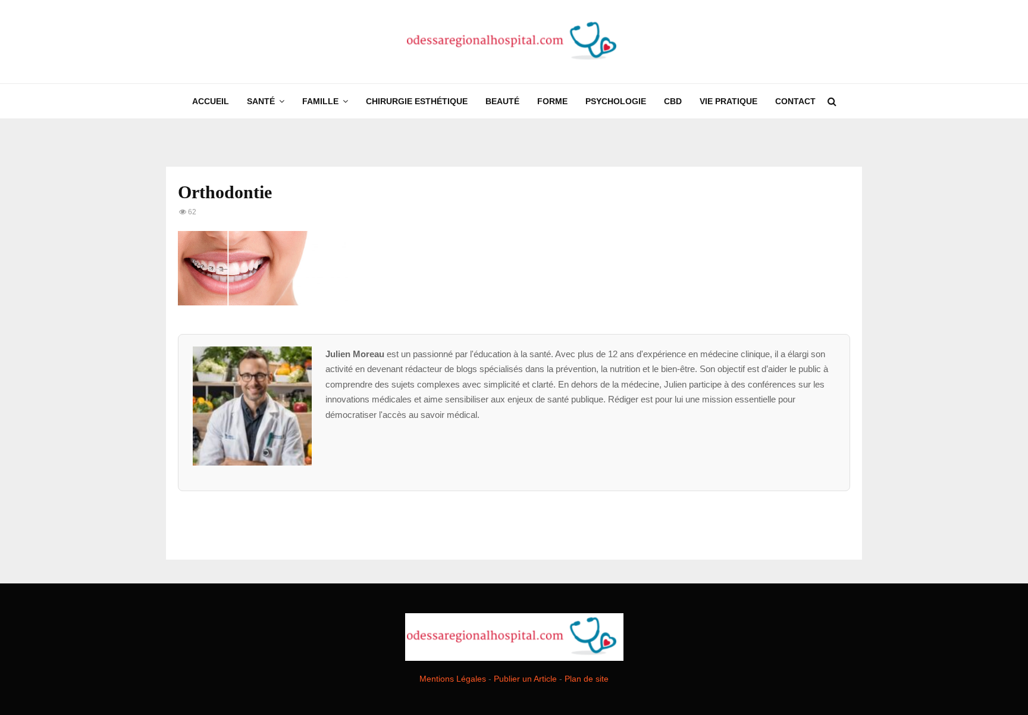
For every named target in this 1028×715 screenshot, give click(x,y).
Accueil (210, 101)
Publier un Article (525, 678)
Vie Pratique (728, 101)
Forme (552, 101)
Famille (320, 101)
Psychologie (615, 101)
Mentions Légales (452, 678)
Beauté (502, 101)
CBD (673, 101)
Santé (261, 101)
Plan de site (587, 678)
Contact (795, 101)
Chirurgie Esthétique (417, 101)
